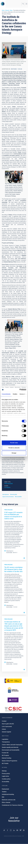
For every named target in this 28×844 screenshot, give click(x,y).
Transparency (6, 742)
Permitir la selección (14, 447)
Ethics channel (6, 802)
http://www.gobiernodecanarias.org (13, 690)
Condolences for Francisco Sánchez (12, 805)
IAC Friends (5, 763)
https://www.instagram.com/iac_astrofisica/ (10, 830)
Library (4, 729)
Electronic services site (8, 799)
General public (13, 494)
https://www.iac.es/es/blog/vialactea (23, 830)
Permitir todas (14, 442)
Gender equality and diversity (10, 747)
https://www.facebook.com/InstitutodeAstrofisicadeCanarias (7, 830)
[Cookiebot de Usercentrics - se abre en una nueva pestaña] (19, 390)
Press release (8, 483)
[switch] (24, 426)
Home (3, 10)
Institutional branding (8, 794)
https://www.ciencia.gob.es (13, 681)
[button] (14, 50)
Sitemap (4, 771)
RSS (3, 797)
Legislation (5, 739)
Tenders (4, 791)
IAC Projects (5, 755)
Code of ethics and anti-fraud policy (12, 744)
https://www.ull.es (13, 700)
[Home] (2, 4)
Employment (5, 789)
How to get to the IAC (8, 724)
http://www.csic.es (13, 709)
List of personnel (7, 726)
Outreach (7, 10)
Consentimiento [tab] (6, 394)
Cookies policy (6, 779)
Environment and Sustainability (10, 750)
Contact (4, 721)
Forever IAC (5, 752)
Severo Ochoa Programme (9, 761)
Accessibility (5, 781)
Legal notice (5, 776)
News (11, 10)
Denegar (14, 453)
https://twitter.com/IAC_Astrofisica (4, 830)
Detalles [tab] (15, 394)
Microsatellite (18, 496)
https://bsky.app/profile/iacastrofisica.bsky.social (20, 830)
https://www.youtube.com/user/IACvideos (17, 830)
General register (6, 732)
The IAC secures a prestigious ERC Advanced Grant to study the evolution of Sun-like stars (13, 569)
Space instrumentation (8, 496)
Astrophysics (5, 494)
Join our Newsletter (14, 819)
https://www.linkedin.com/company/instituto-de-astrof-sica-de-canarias (14, 830)
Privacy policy (6, 773)
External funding (6, 758)
